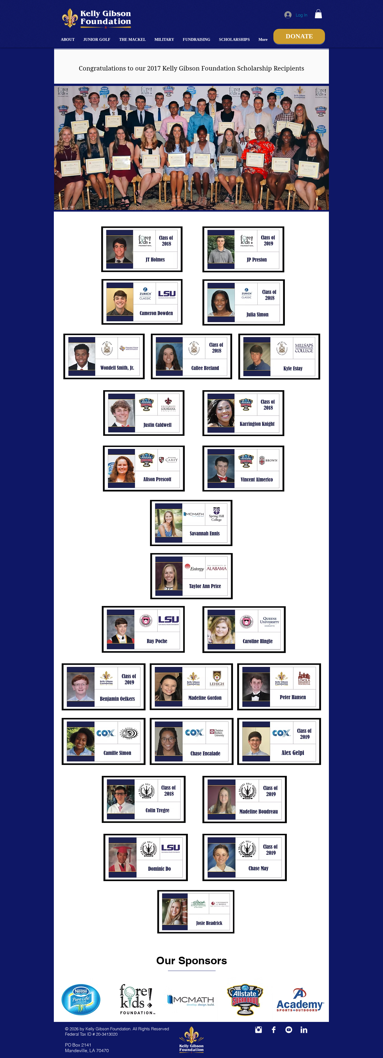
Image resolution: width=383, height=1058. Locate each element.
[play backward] (61, 999)
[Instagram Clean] (258, 1029)
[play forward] (322, 999)
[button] (68, 39)
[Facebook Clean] (273, 1029)
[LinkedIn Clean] (304, 1029)
